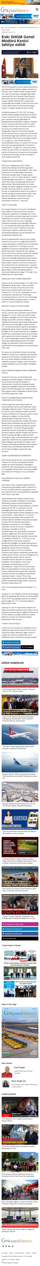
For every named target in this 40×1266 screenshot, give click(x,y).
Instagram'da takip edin (14, 924)
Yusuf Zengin (19, 1067)
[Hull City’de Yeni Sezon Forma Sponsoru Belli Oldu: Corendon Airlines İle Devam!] (20, 876)
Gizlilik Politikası (19, 1253)
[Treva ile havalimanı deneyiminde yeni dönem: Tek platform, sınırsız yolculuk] (20, 819)
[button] (35, 1031)
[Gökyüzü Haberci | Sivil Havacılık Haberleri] (15, 9)
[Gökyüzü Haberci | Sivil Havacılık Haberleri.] (2, 27)
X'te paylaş (28, 647)
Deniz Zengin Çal (18, 1081)
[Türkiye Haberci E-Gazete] (20, 973)
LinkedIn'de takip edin (13, 929)
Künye (11, 1253)
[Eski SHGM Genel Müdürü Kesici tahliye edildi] (20, 70)
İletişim (34, 1253)
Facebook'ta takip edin (13, 934)
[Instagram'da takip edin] (6, 1246)
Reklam (28, 1253)
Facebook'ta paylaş (11, 647)
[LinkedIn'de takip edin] (9, 1246)
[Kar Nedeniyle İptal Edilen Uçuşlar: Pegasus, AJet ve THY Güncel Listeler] (20, 677)
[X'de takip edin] (13, 1246)
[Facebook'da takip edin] (3, 1246)
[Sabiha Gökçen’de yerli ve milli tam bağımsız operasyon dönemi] (20, 1217)
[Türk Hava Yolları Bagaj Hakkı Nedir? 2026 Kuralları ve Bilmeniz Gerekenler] (20, 734)
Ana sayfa (5, 1253)
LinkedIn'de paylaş (12, 642)
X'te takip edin (10, 938)
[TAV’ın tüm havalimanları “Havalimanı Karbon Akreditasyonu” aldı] (20, 1134)
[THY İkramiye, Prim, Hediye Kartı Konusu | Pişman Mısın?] (20, 1107)
